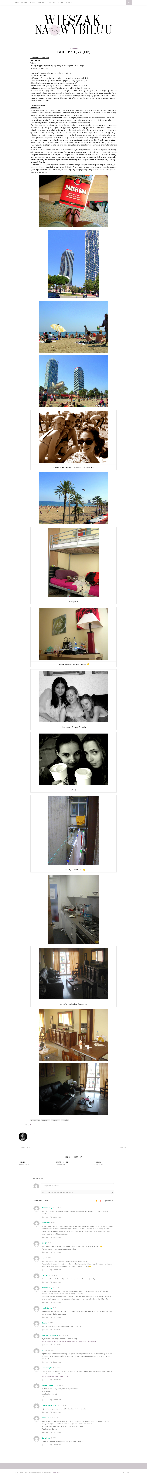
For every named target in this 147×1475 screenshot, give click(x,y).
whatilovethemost (50, 1335)
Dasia (44, 1323)
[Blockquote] (61, 1192)
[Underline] (49, 1192)
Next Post (124, 1147)
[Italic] (46, 1192)
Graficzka (46, 1223)
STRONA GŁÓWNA (21, 2)
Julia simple (47, 1368)
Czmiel (45, 1275)
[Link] (67, 1192)
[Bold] (43, 1192)
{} (70, 1192)
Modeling (51, 2)
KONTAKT (41, 2)
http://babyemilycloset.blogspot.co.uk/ (56, 1376)
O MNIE (32, 2)
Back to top (125, 1472)
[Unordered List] (58, 1192)
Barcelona (35, 1120)
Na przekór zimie (62, 1162)
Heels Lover (47, 1308)
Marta (31, 1125)
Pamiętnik (56, 1120)
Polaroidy (97, 1162)
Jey (43, 1258)
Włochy (69, 2)
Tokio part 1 (23, 1162)
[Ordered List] (55, 1192)
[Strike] (52, 1192)
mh (43, 1350)
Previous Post (24, 1147)
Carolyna (46, 1438)
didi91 (44, 1243)
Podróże (65, 1120)
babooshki (46, 1418)
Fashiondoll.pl (48, 1385)
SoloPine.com (57, 1472)
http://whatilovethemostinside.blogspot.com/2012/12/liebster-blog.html (69, 1341)
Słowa (60, 2)
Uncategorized (73, 48)
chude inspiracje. (49, 1405)
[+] (73, 1192)
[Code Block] (64, 1192)
